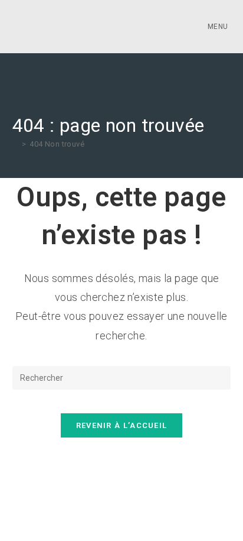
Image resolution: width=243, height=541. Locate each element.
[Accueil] (15, 144)
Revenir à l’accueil (122, 425)
